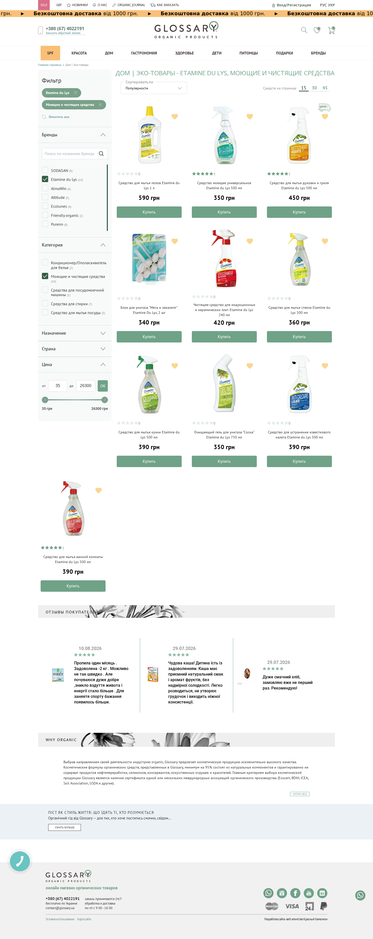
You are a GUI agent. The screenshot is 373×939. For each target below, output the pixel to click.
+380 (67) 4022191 (65, 28)
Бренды (318, 53)
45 (325, 88)
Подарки (284, 53)
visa (292, 906)
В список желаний (175, 117)
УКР (331, 5)
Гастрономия (144, 53)
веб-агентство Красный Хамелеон (306, 919)
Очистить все (59, 117)
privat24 (309, 906)
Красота (79, 53)
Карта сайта (84, 919)
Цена (47, 364)
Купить (149, 212)
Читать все (300, 794)
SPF (50, 53)
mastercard (271, 906)
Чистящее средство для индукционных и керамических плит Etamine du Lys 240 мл (224, 309)
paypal (323, 906)
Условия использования (60, 919)
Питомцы (249, 53)
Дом (109, 53)
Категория (52, 245)
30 (314, 88)
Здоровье (184, 53)
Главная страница (49, 65)
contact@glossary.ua (60, 908)
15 (303, 88)
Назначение (54, 333)
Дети (217, 53)
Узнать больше (64, 827)
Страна (49, 349)
